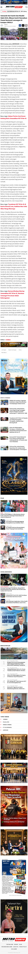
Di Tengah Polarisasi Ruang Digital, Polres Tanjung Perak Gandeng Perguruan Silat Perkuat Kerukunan (15, 528)
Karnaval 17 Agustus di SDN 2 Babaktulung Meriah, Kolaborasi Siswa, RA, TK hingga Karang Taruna (15, 688)
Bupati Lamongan (12, 350)
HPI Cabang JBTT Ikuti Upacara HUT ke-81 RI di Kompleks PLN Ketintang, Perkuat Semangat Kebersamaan (16, 682)
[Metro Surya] (14, 7)
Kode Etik (15, 946)
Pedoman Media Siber (6, 946)
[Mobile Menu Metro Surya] (1, 7)
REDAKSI (16, 944)
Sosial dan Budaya (4, 586)
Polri (2, 513)
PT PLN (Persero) (7, 727)
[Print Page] (26, 25)
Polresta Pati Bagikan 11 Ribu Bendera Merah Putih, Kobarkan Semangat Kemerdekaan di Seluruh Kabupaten (12, 516)
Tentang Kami (9, 944)
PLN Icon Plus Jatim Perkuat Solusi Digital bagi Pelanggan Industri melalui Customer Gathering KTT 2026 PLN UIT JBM (18, 411)
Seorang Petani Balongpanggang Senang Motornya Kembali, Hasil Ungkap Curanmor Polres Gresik (15, 522)
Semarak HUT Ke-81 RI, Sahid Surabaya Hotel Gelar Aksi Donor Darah (16, 596)
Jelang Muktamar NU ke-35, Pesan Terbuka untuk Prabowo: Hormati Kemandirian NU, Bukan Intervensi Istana (16, 669)
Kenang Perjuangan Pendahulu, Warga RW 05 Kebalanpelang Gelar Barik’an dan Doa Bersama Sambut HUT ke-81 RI (13, 589)
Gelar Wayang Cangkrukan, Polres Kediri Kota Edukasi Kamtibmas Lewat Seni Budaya (16, 602)
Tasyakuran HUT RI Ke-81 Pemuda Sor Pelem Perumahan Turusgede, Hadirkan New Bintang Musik (18, 420)
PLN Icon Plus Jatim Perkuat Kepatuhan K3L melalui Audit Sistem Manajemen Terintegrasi (18, 448)
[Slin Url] (23, 25)
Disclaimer (14, 949)
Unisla (20, 350)
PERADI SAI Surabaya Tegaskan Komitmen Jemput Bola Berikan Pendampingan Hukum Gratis (17, 402)
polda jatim (6, 722)
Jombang (5, 719)
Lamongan (3, 350)
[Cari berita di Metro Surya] (26, 7)
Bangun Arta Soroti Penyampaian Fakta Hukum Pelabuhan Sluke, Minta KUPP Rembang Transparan (16, 664)
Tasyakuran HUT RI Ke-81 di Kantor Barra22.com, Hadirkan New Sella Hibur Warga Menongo (14, 206)
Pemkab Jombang (7, 724)
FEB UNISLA (4, 352)
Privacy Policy (23, 946)
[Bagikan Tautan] (20, 25)
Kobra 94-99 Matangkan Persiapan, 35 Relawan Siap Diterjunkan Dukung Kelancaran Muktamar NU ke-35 (18, 430)
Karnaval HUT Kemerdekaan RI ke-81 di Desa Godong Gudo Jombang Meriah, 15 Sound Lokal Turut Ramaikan (18, 439)
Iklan (20, 944)
